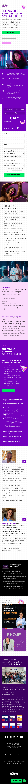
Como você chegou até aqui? (12, 163)
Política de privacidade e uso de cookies (14, 761)
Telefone (6, 144)
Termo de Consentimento (17, 168)
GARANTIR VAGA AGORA (14, 174)
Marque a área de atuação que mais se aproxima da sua (12, 157)
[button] (11, 32)
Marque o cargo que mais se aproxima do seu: (12, 150)
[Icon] (24, 461)
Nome (5, 133)
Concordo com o (14, 168)
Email (5, 139)
